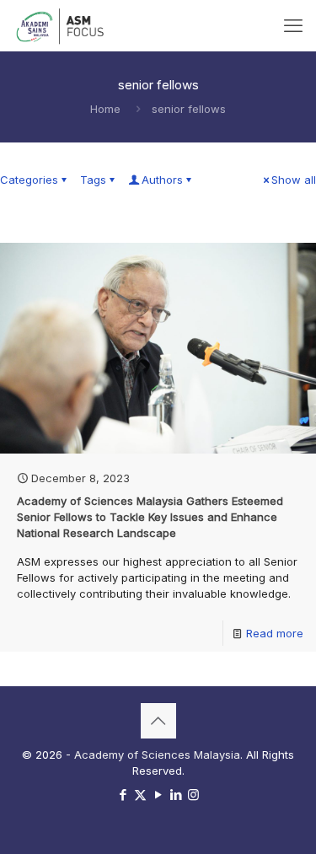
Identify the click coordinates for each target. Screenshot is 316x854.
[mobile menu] (293, 25)
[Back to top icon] (158, 721)
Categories (29, 179)
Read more (274, 633)
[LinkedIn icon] (175, 795)
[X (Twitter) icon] (140, 795)
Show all (293, 179)
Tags (93, 179)
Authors (162, 179)
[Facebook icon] (122, 795)
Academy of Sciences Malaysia (157, 754)
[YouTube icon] (158, 795)
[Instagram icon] (193, 795)
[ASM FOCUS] (61, 25)
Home (105, 108)
